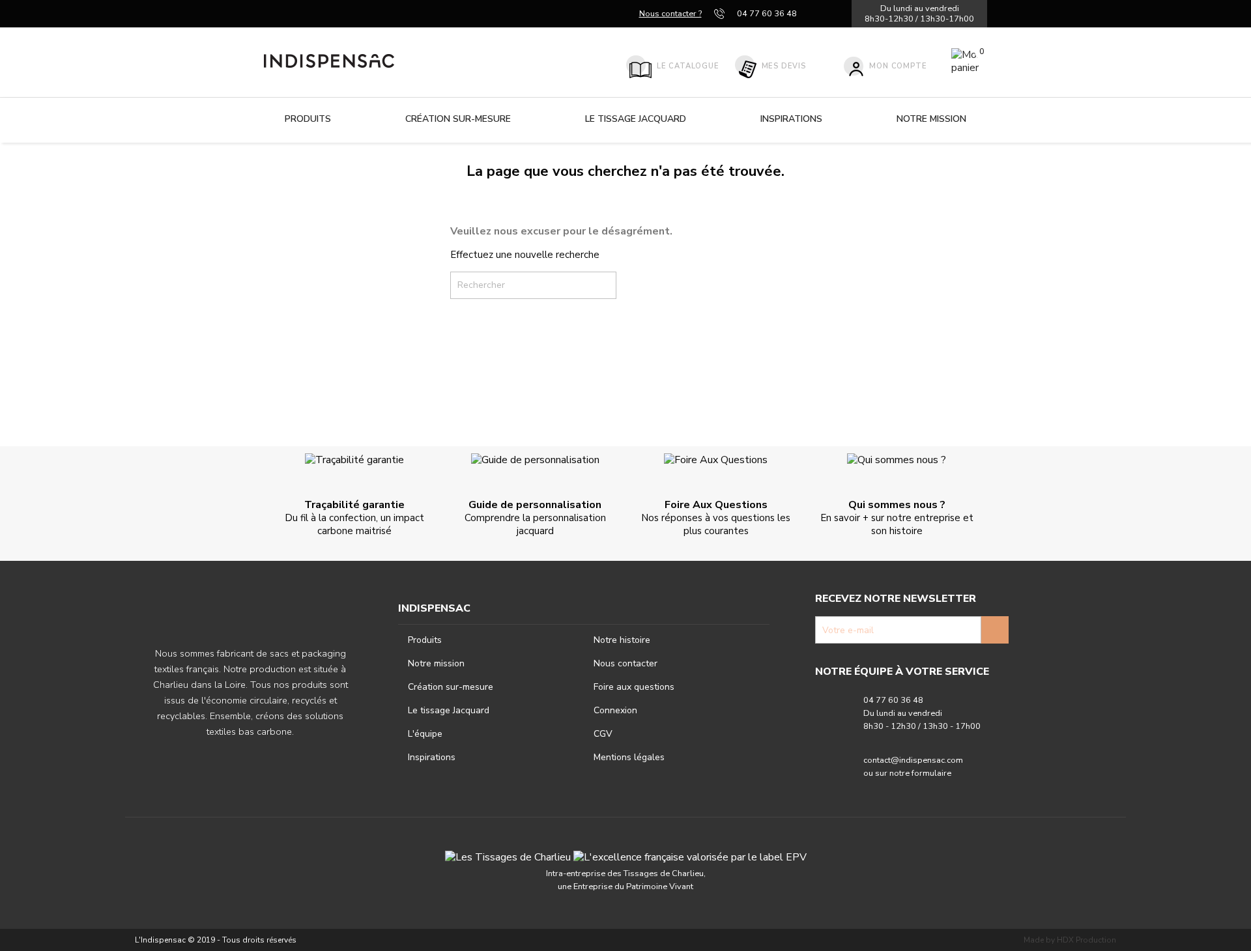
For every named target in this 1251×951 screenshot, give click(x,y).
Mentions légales (629, 757)
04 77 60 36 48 (767, 14)
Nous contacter (625, 663)
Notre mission (931, 119)
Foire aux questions (634, 687)
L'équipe (425, 734)
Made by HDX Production (1070, 940)
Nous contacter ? (670, 14)
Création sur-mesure (458, 119)
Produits (308, 119)
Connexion (615, 710)
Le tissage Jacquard (635, 119)
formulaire (931, 773)
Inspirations (791, 119)
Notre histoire (622, 640)
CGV (603, 734)
